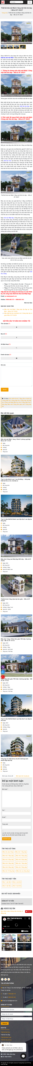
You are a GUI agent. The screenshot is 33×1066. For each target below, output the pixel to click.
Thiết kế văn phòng (6, 1040)
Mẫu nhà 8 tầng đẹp (8, 867)
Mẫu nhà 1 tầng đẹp (20, 852)
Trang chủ (4, 13)
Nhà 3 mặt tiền (7, 886)
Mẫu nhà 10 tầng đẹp (8, 871)
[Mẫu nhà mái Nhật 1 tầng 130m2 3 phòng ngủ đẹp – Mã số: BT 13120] (16, 426)
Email (4, 817)
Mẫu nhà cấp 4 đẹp (8, 852)
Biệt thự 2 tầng (10, 400)
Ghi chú (3, 365)
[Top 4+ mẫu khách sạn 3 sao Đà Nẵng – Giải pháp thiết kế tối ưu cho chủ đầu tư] (16, 466)
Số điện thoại (5, 344)
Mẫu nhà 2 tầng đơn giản (15, 404)
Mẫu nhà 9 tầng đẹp (21, 867)
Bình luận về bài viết (7, 776)
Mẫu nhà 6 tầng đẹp (8, 863)
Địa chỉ (4, 334)
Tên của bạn (5, 323)
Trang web (5, 824)
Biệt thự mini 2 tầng (19, 402)
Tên (3, 810)
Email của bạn (6, 354)
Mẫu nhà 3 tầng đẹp (21, 855)
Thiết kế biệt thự (5, 1032)
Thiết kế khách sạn (6, 1037)
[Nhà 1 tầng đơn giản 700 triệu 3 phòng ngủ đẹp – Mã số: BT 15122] (16, 665)
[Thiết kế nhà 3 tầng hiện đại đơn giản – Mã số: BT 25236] (16, 586)
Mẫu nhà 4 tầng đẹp (8, 859)
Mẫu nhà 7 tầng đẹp (21, 863)
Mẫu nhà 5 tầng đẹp (21, 859)
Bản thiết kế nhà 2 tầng (15, 398)
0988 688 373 (12, 994)
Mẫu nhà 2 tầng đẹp (8, 855)
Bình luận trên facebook (22, 776)
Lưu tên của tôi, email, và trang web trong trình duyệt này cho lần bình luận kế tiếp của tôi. (15, 834)
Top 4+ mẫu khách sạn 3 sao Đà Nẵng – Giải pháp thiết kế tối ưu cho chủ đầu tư (15, 480)
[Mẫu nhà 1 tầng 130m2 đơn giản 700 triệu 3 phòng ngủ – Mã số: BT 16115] (16, 625)
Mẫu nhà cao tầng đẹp (22, 871)
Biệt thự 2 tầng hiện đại (22, 400)
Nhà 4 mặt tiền (17, 886)
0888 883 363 (12, 997)
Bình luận (5, 789)
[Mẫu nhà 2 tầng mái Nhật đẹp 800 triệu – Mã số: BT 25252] (16, 546)
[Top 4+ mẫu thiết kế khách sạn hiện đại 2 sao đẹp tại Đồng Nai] (16, 506)
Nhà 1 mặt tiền (7, 882)
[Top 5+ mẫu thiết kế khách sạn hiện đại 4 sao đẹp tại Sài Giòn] (16, 705)
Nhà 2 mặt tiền (17, 882)
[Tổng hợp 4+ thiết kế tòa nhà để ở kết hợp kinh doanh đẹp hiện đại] (16, 745)
